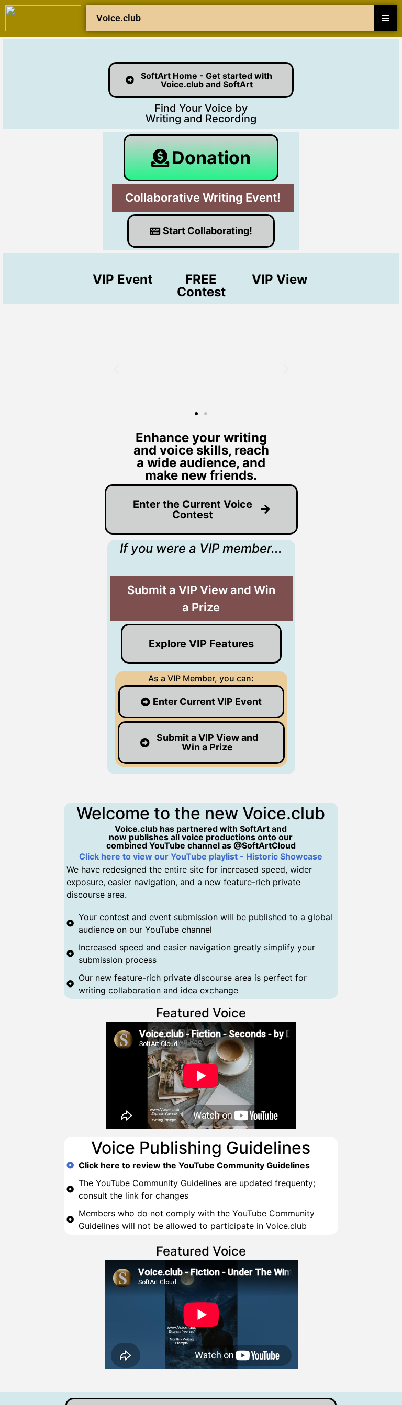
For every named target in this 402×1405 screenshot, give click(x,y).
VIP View (279, 279)
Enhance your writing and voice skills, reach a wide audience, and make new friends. (201, 456)
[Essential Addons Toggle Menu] (385, 18)
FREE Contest (201, 285)
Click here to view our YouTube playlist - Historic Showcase (200, 856)
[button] (116, 369)
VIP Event (122, 279)
